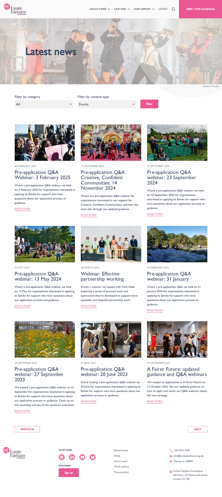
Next (197, 429)
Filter (149, 104)
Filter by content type (93, 97)
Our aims (120, 9)
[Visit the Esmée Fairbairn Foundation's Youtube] (82, 457)
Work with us (121, 466)
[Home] (15, 9)
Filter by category (27, 97)
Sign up (69, 472)
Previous (27, 429)
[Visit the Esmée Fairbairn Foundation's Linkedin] (72, 457)
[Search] (173, 9)
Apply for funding (200, 9)
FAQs (117, 455)
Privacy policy (121, 472)
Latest (163, 9)
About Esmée (98, 9)
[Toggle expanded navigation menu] (109, 9)
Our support (142, 9)
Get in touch (120, 461)
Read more (22, 208)
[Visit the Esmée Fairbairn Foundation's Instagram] (62, 457)
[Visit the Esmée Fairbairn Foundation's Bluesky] (93, 457)
